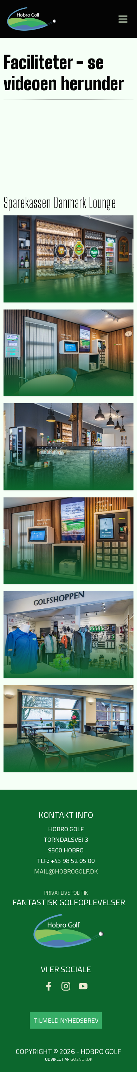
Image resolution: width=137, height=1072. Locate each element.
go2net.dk (81, 1059)
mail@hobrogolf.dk (66, 871)
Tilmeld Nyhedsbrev (65, 1020)
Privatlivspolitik (66, 893)
